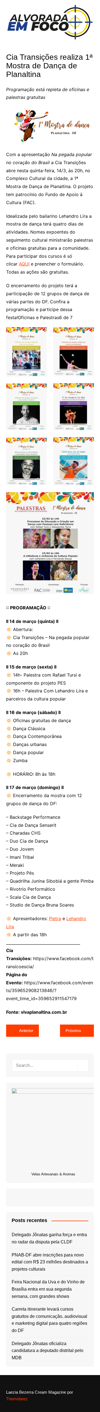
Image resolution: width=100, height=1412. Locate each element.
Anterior (26, 1030)
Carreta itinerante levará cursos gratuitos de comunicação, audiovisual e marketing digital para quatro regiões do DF (49, 1320)
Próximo (73, 1030)
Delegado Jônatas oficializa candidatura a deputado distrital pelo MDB (47, 1350)
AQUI (24, 264)
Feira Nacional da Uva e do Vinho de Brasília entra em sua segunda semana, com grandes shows (48, 1289)
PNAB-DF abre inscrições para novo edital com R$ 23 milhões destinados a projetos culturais (50, 1262)
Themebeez (17, 1398)
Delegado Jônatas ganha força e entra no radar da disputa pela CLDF (49, 1238)
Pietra (55, 918)
